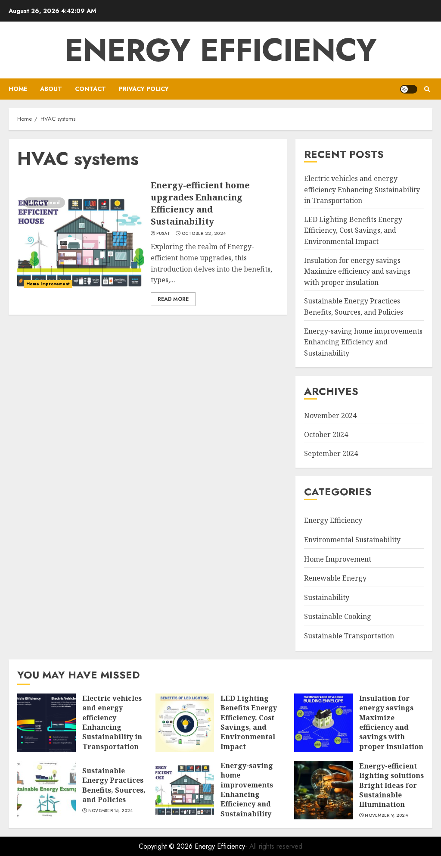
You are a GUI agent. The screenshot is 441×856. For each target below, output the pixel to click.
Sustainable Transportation (349, 635)
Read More (173, 299)
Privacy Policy (144, 88)
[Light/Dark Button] (408, 89)
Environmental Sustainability (352, 539)
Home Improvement (48, 284)
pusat (163, 234)
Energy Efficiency (221, 50)
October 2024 (326, 434)
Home (18, 88)
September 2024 (331, 453)
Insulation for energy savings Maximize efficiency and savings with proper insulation (357, 271)
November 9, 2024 (386, 815)
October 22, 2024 (204, 234)
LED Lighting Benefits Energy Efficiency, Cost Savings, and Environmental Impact (353, 230)
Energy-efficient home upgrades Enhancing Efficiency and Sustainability (200, 203)
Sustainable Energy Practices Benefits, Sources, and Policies (114, 785)
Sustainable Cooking (337, 616)
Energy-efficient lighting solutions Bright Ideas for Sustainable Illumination (391, 785)
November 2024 (330, 415)
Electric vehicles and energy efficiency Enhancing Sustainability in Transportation (362, 189)
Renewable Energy (335, 578)
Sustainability (326, 597)
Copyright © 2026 (167, 846)
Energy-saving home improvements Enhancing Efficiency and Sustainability (363, 342)
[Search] (427, 89)
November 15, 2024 (110, 811)
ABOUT (51, 88)
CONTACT (90, 88)
